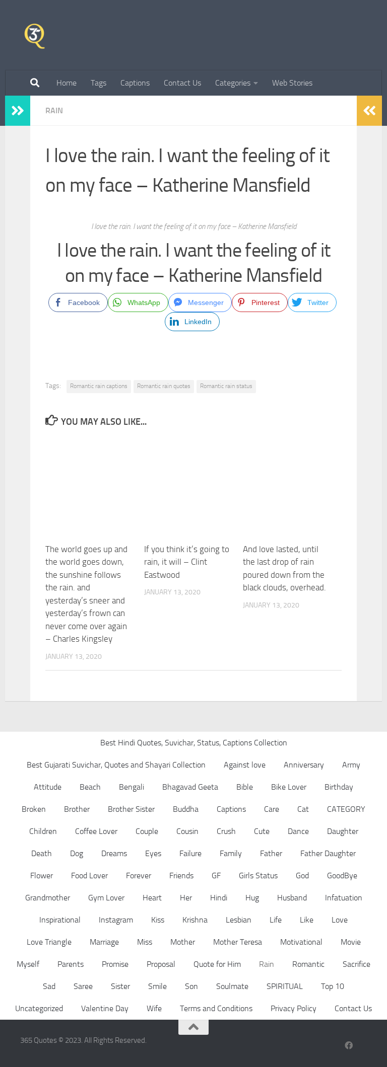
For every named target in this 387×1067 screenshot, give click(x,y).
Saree (83, 986)
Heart (152, 897)
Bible (244, 787)
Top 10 (332, 986)
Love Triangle (49, 942)
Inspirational (60, 920)
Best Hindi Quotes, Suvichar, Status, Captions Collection (193, 742)
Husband (292, 897)
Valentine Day (104, 1008)
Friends (181, 875)
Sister (120, 986)
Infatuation (343, 897)
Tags (98, 83)
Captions (135, 83)
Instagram (116, 920)
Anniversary (304, 765)
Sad (49, 986)
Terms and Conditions (216, 1008)
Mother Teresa (237, 942)
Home (66, 83)
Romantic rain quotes (163, 386)
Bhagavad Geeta (190, 787)
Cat (303, 809)
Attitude (47, 787)
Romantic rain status (226, 386)
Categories (232, 83)
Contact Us (182, 83)
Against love (245, 765)
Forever (138, 875)
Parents (70, 964)
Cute (262, 831)
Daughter (342, 831)
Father (271, 853)
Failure (190, 853)
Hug (252, 897)
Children (43, 831)
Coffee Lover (96, 831)
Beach (90, 787)
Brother (77, 809)
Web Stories (292, 83)
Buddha (186, 809)
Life (276, 920)
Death (41, 853)
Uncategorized (39, 1008)
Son (191, 986)
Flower (41, 875)
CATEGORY (346, 809)
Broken (34, 809)
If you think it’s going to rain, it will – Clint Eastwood (186, 562)
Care (271, 809)
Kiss (157, 920)
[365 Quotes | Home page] (34, 35)
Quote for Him (217, 964)
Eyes (153, 853)
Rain (54, 110)
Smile (157, 986)
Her (186, 897)
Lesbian (238, 920)
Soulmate (232, 986)
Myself (28, 964)
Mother (182, 942)
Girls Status (258, 875)
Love (340, 920)
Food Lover (89, 875)
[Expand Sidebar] (17, 111)
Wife (154, 1008)
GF (216, 875)
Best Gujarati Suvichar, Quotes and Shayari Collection (116, 765)
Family (231, 853)
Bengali (131, 787)
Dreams (114, 853)
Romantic (308, 964)
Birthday (339, 787)
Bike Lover (288, 787)
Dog (76, 853)
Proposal (161, 964)
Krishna (195, 920)
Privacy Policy (293, 1008)
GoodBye (342, 875)
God (302, 875)
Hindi (218, 897)
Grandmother (47, 897)
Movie (351, 942)
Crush (226, 831)
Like (306, 920)
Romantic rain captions (98, 386)
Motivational (301, 942)
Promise (115, 964)
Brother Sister (131, 809)
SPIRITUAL (285, 986)
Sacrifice (356, 964)
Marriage (104, 942)
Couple (147, 831)
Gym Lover (106, 897)
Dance (298, 831)
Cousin (187, 831)
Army (351, 765)
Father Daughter (328, 853)
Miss (144, 942)
